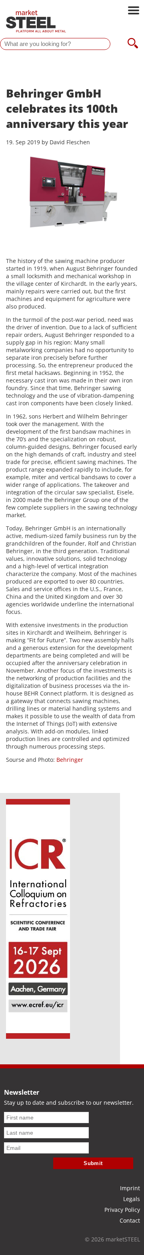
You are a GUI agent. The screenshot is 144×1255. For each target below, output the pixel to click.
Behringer (69, 759)
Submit (93, 1163)
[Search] (133, 44)
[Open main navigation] (133, 11)
